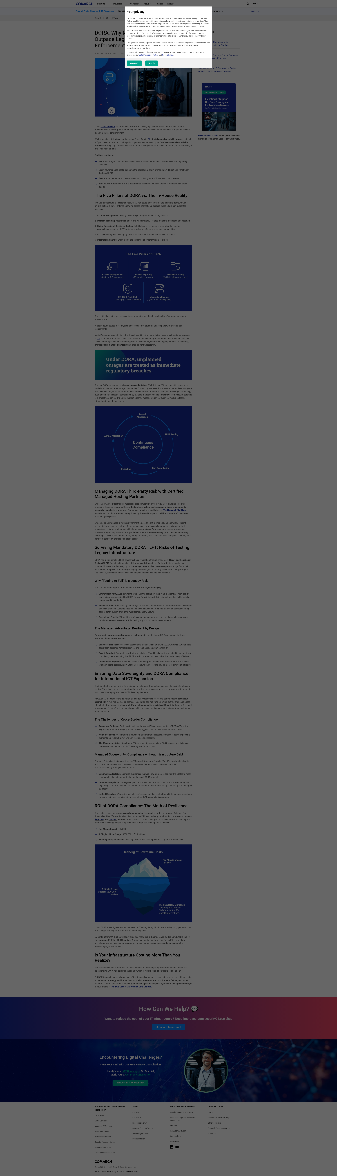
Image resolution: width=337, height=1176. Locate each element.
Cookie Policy (167, 55)
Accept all (134, 63)
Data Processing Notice (148, 55)
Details (152, 63)
